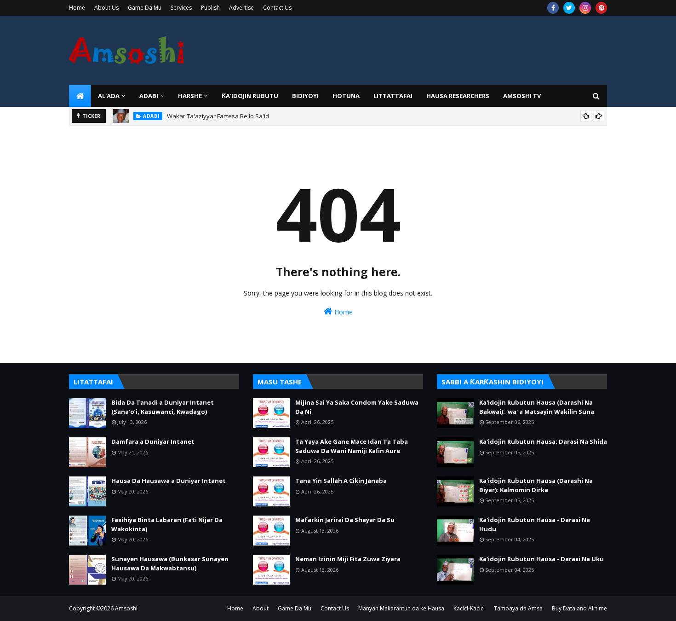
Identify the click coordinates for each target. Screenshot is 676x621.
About (260, 608)
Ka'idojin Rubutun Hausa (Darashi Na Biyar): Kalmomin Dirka (536, 485)
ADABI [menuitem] (148, 96)
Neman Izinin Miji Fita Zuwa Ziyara (348, 559)
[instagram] (585, 8)
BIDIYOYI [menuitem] (305, 96)
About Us (106, 8)
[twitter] (569, 8)
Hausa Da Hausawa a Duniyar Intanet (168, 480)
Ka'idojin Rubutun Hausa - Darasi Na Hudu (534, 524)
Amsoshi (126, 608)
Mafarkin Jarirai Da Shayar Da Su (345, 520)
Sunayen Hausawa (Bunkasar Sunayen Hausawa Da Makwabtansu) (170, 563)
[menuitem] (80, 96)
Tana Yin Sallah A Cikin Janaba (341, 480)
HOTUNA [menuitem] (346, 96)
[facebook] (553, 8)
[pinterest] (601, 8)
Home (77, 8)
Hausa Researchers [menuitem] (457, 96)
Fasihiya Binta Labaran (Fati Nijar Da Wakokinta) (167, 524)
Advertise (241, 8)
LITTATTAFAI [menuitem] (392, 96)
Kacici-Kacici (469, 608)
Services (181, 8)
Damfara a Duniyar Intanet (153, 441)
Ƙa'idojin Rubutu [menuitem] (250, 96)
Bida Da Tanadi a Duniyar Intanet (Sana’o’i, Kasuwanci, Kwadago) (162, 407)
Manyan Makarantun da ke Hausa (401, 608)
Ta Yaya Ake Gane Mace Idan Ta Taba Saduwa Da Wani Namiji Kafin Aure (351, 446)
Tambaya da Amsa (518, 608)
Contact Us (277, 8)
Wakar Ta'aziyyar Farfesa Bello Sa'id (218, 116)
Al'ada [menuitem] (109, 96)
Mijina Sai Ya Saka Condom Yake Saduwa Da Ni (356, 407)
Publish (210, 8)
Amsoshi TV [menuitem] (522, 96)
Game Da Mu (144, 8)
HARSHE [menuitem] (190, 96)
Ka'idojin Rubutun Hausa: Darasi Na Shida (543, 441)
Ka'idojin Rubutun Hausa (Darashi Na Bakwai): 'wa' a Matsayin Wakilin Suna (536, 407)
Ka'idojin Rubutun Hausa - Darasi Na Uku (541, 559)
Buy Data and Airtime (579, 608)
